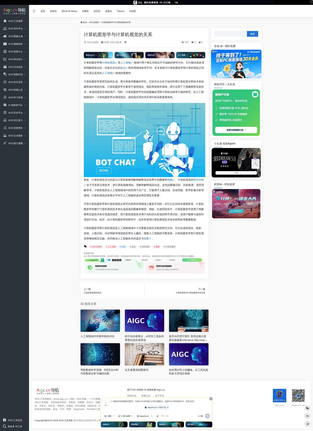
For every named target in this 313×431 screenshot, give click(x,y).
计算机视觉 (108, 62)
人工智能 (125, 62)
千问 (62, 409)
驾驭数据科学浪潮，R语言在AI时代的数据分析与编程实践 (100, 371)
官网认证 (145, 395)
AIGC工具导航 (178, 256)
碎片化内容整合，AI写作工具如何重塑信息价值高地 (144, 338)
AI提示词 (91, 405)
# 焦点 (133, 246)
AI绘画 (72, 402)
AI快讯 (53, 11)
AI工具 (86, 256)
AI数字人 (100, 402)
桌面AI (108, 11)
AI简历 (60, 405)
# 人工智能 (111, 246)
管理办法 (131, 395)
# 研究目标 (144, 246)
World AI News (69, 11)
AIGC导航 (82, 398)
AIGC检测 (80, 405)
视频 (169, 179)
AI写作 (63, 402)
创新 (146, 238)
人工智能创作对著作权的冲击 (97, 336)
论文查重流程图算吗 (136, 369)
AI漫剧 (69, 405)
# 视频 (156, 246)
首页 (43, 11)
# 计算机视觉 (169, 246)
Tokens (120, 11)
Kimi (89, 409)
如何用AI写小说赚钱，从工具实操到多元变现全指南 (188, 371)
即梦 (69, 409)
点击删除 (190, 256)
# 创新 (123, 246)
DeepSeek (78, 409)
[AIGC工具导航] (48, 392)
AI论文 (51, 405)
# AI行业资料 (96, 246)
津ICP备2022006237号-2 (86, 420)
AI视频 (81, 402)
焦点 (123, 67)
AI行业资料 (94, 22)
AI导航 (47, 409)
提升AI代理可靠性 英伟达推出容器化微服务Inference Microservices (188, 338)
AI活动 (97, 11)
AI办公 (90, 402)
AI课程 (85, 11)
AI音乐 (42, 405)
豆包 (55, 409)
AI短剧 (132, 11)
